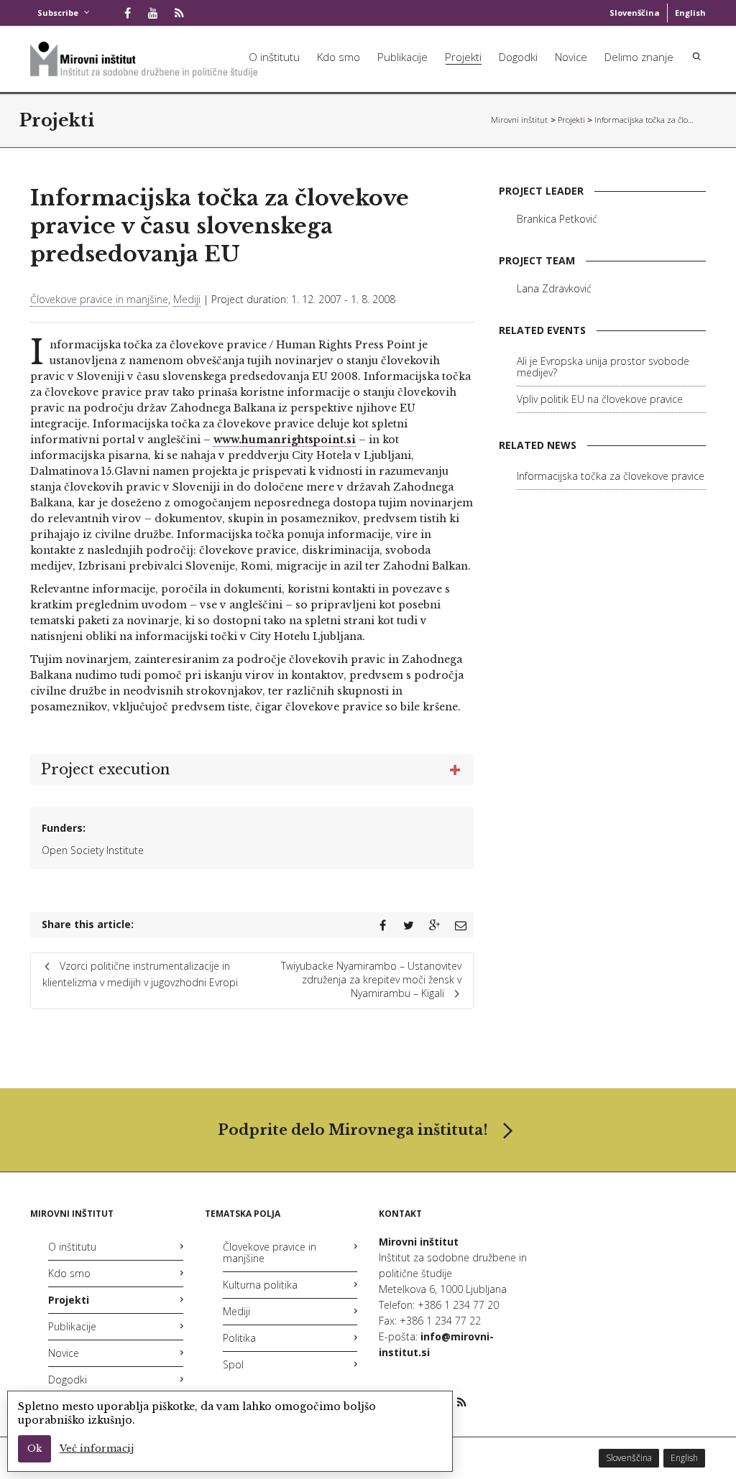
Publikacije (402, 57)
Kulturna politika (260, 1285)
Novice (571, 57)
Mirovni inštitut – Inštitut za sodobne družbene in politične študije (519, 119)
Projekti (463, 57)
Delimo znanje (638, 57)
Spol (233, 1364)
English (690, 12)
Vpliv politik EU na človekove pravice (600, 399)
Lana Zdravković (554, 288)
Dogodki (518, 57)
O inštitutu (274, 57)
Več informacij (97, 1448)
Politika (239, 1338)
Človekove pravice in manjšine (99, 299)
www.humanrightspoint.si (284, 439)
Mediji (187, 299)
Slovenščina (635, 12)
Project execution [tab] (105, 769)
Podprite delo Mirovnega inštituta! (353, 1130)
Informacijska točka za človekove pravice (610, 476)
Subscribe (57, 12)
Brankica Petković (557, 219)
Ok (34, 1448)
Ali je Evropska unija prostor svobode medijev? (603, 366)
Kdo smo (338, 57)
